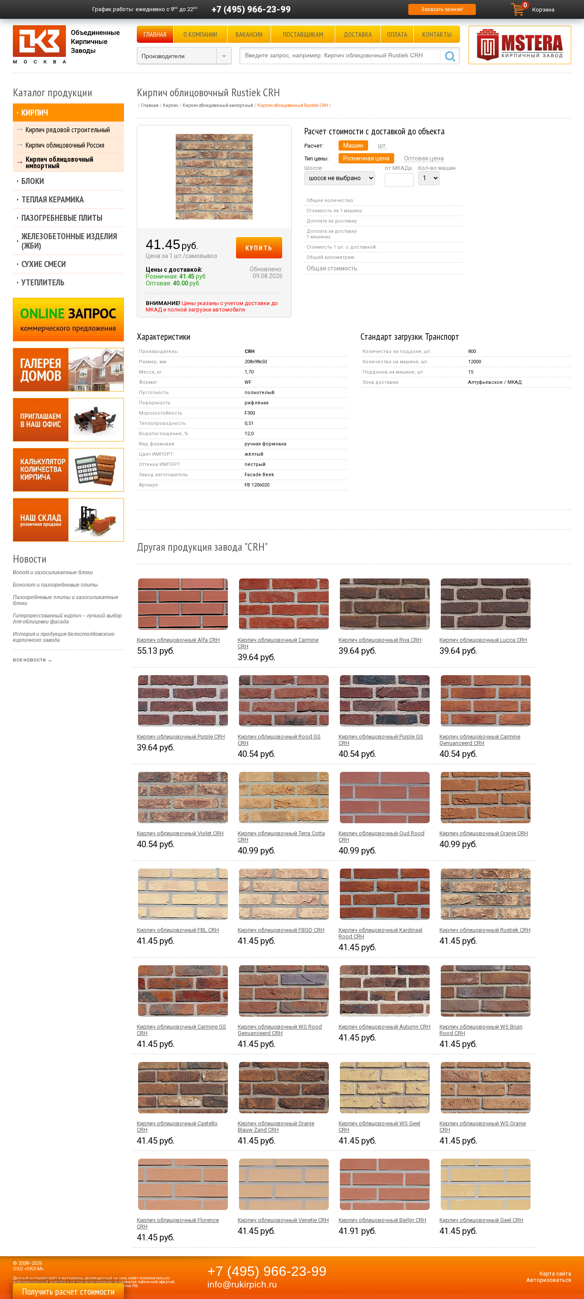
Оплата (397, 34)
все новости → (33, 659)
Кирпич (34, 112)
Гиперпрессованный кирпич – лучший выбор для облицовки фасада (67, 619)
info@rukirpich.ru (242, 1284)
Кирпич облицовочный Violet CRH (180, 833)
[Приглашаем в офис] (68, 419)
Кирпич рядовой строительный (68, 129)
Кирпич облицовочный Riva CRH (380, 640)
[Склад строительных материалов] (68, 519)
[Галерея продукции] (68, 369)
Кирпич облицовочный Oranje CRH (483, 833)
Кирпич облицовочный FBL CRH (178, 930)
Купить (259, 247)
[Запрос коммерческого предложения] (68, 319)
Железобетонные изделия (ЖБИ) (69, 241)
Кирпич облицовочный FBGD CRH (281, 930)
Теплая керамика (52, 199)
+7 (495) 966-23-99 (251, 9)
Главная (155, 34)
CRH (249, 351)
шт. (382, 145)
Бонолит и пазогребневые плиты (55, 585)
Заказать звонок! (442, 9)
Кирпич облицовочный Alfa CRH (178, 640)
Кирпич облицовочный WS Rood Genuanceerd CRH (280, 1029)
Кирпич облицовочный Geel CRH (481, 1220)
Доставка (358, 34)
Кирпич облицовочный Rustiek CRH (485, 930)
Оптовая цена (424, 158)
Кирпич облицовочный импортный (59, 162)
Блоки (32, 181)
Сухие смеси (43, 264)
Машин (353, 145)
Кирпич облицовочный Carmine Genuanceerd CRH (479, 739)
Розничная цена (366, 158)
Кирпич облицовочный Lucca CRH (483, 640)
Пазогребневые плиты (61, 217)
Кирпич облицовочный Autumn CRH (385, 1026)
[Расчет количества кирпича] (68, 469)
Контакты (436, 34)
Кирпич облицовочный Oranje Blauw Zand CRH (276, 1126)
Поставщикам (303, 34)
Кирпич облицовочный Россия (65, 145)
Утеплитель (43, 282)
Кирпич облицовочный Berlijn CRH (382, 1220)
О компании (200, 34)
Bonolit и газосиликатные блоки (53, 572)
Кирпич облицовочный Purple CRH (181, 736)
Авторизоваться (548, 1280)
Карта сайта (555, 1273)
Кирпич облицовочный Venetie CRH (283, 1220)
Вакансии (249, 34)
